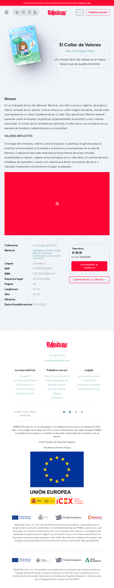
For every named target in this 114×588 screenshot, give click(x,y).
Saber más (84, 3)
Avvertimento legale (89, 376)
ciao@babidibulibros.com (57, 360)
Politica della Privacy (89, 389)
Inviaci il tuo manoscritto (57, 376)
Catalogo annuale (25, 393)
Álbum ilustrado (42, 253)
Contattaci (57, 398)
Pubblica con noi (98, 12)
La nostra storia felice (25, 380)
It (79, 12)
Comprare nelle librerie (88, 280)
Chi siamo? (25, 376)
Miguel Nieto (87, 51)
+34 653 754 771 (57, 356)
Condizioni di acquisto (89, 385)
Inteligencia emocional (46, 250)
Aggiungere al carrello (89, 266)
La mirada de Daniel (45, 245)
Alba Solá (71, 51)
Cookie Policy (89, 380)
